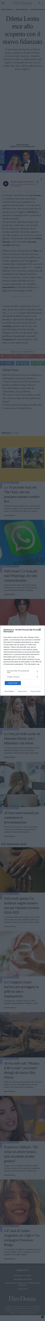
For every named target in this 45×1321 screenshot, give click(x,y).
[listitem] (22, 671)
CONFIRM (12, 683)
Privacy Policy (36, 691)
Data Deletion (9, 691)
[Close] (40, 630)
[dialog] (22, 660)
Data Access (22, 691)
